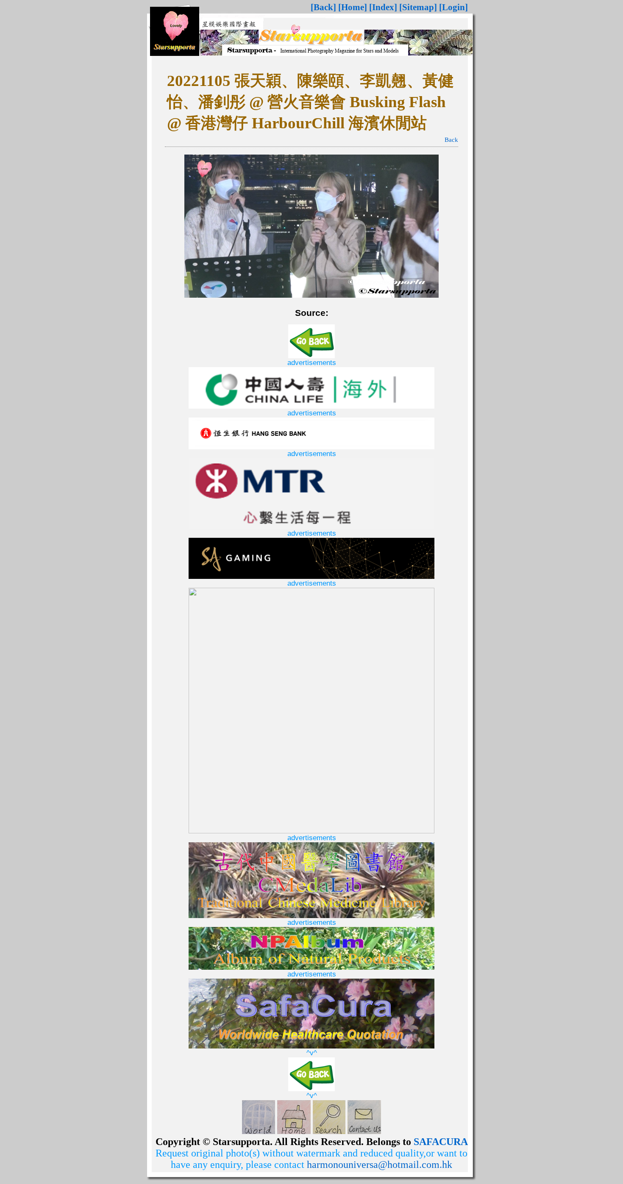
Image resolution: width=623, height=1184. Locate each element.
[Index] (383, 7)
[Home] (352, 7)
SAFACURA (441, 1141)
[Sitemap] (418, 7)
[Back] (323, 7)
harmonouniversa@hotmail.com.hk (379, 1164)
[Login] (453, 7)
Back (451, 139)
